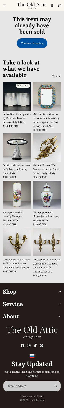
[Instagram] (29, 345)
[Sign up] (56, 386)
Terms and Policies (32, 396)
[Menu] (4, 5)
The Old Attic (36, 400)
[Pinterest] (41, 345)
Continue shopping (32, 43)
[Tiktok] (35, 345)
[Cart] (60, 5)
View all (56, 76)
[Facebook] (22, 345)
